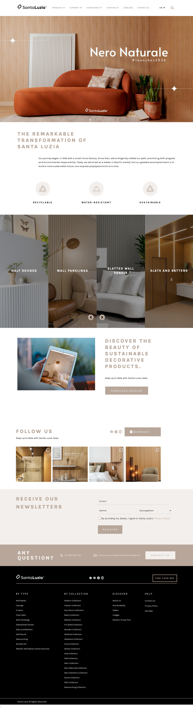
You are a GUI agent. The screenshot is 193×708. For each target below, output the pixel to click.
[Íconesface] (111, 431)
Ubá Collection (71, 653)
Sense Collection (72, 677)
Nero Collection (71, 663)
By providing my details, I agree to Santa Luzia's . (135, 518)
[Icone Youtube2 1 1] (102, 578)
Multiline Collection (73, 634)
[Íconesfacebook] (94, 578)
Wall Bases (21, 600)
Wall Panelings (23, 620)
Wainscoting (22, 639)
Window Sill (21, 644)
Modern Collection (72, 600)
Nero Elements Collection (76, 673)
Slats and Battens (24, 629)
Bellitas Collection (72, 620)
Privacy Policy (161, 518)
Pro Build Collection (73, 625)
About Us (117, 600)
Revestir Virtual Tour (122, 620)
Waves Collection (72, 649)
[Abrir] (33, 464)
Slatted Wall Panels (25, 625)
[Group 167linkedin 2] (98, 578)
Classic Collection (72, 605)
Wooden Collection (73, 629)
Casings (19, 605)
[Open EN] (164, 7)
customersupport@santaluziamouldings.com (119, 555)
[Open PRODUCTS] (64, 7)
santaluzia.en (33, 449)
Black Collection (71, 615)
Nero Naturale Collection (75, 668)
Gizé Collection (71, 658)
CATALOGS (128, 7)
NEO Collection (71, 682)
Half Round (21, 634)
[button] (87, 120)
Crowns (19, 610)
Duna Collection (71, 644)
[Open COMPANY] (81, 7)
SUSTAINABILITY (94, 7)
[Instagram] (48, 478)
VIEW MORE (24, 293)
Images (116, 615)
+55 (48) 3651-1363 (72, 555)
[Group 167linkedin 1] (116, 431)
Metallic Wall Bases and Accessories (32, 649)
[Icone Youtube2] (120, 431)
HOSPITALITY (113, 7)
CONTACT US (143, 7)
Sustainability (119, 605)
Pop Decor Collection (74, 610)
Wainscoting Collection (75, 687)
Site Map (149, 611)
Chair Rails (21, 615)
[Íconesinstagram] (131, 431)
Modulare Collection (73, 639)
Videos (116, 610)
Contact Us (150, 601)
